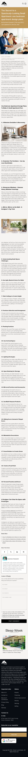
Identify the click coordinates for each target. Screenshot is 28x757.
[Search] (23, 3)
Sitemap (3, 707)
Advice (17, 689)
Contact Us (4, 695)
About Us (3, 692)
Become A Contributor (4, 698)
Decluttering (4, 147)
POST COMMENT (14, 621)
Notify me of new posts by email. (11, 617)
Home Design (7, 56)
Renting (17, 703)
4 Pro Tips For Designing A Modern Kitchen (14, 539)
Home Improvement (20, 698)
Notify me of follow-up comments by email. (14, 615)
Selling (16, 706)
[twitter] (11, 552)
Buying (16, 692)
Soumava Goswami (13, 559)
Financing (17, 695)
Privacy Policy (5, 702)
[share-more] (23, 552)
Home (2, 56)
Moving (17, 700)
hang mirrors (4, 244)
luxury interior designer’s (9, 510)
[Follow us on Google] (8, 740)
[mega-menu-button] (25, 3)
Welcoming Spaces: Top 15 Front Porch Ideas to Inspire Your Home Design (13, 651)
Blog (2, 705)
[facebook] (4, 552)
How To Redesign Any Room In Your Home (14, 537)
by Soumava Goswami (7, 22)
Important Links (6, 689)
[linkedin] (17, 552)
